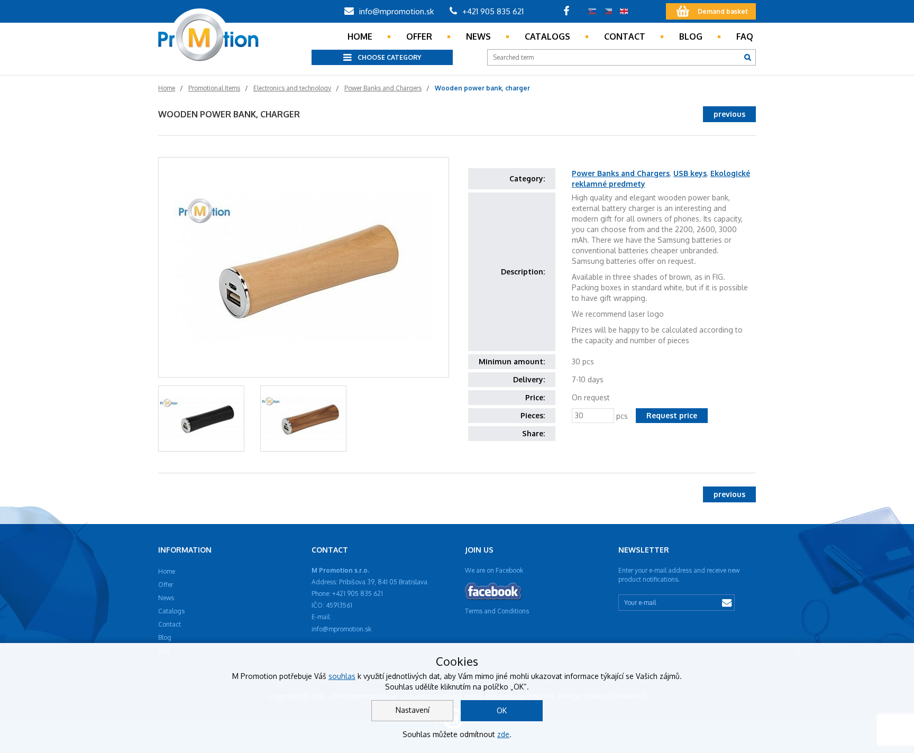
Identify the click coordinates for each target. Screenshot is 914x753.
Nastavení (412, 709)
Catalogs (547, 36)
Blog (690, 36)
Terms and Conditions (497, 611)
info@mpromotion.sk (395, 11)
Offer (419, 36)
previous (729, 113)
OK (502, 710)
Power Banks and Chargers (621, 173)
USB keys (690, 173)
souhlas (341, 676)
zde (503, 734)
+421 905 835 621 (492, 11)
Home (360, 36)
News (478, 36)
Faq (744, 36)
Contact (624, 36)
